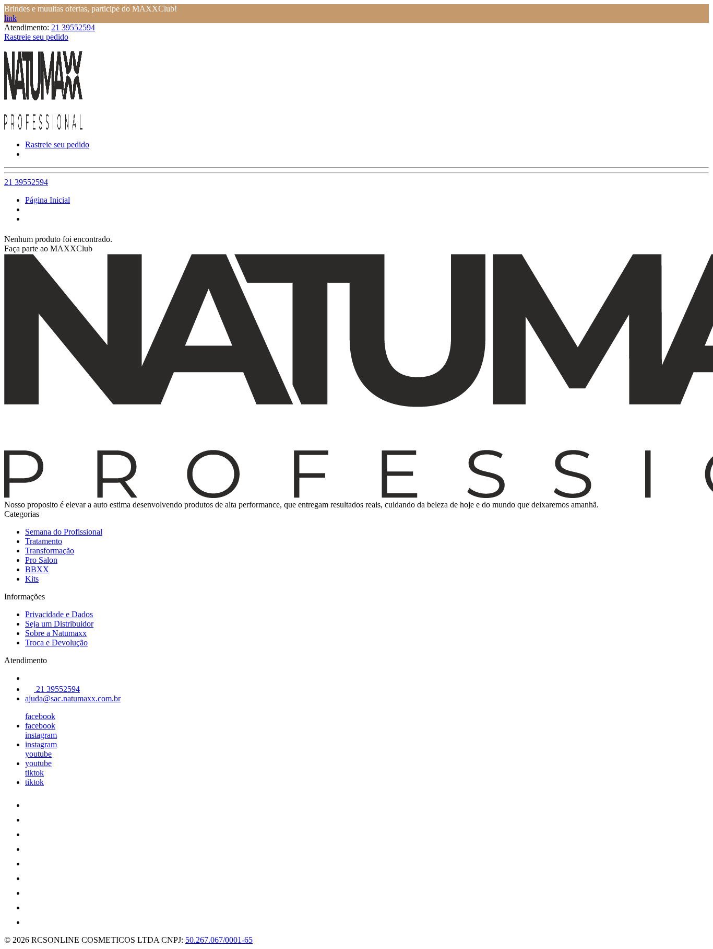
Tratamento (43, 541)
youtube (38, 753)
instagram (41, 735)
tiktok (34, 772)
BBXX (37, 569)
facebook (40, 716)
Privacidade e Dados (59, 614)
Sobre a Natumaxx (56, 633)
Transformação (49, 550)
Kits (32, 578)
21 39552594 (73, 27)
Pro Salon (41, 559)
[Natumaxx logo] (43, 126)
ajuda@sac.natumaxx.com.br (73, 698)
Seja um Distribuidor (59, 623)
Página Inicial (47, 199)
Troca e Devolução (56, 642)
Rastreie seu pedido (36, 36)
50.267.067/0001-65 (219, 939)
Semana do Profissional (63, 531)
